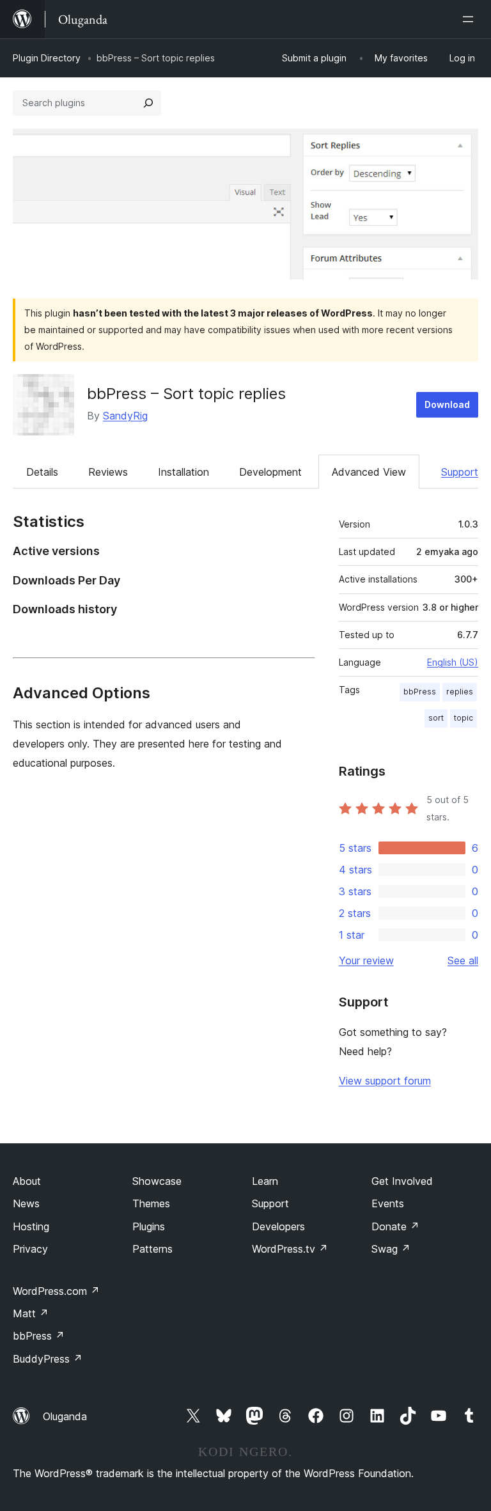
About (27, 1181)
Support (459, 472)
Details (42, 472)
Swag (390, 1248)
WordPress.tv (290, 1248)
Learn (265, 1181)
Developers (278, 1226)
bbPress (419, 691)
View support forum (385, 1080)
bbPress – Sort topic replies (186, 393)
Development (270, 472)
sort (436, 718)
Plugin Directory (47, 57)
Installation (183, 472)
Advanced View (369, 472)
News (26, 1203)
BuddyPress (47, 1358)
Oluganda (65, 1416)
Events (387, 1203)
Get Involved (402, 1181)
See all (463, 960)
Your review (366, 960)
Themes (151, 1203)
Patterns (152, 1248)
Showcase (157, 1181)
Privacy (30, 1248)
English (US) (452, 662)
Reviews (108, 472)
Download (447, 404)
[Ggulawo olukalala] (470, 19)
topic (463, 718)
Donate (395, 1226)
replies (459, 691)
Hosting (31, 1226)
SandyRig (125, 415)
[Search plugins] (148, 103)
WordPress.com (56, 1291)
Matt (31, 1313)
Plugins (148, 1226)
